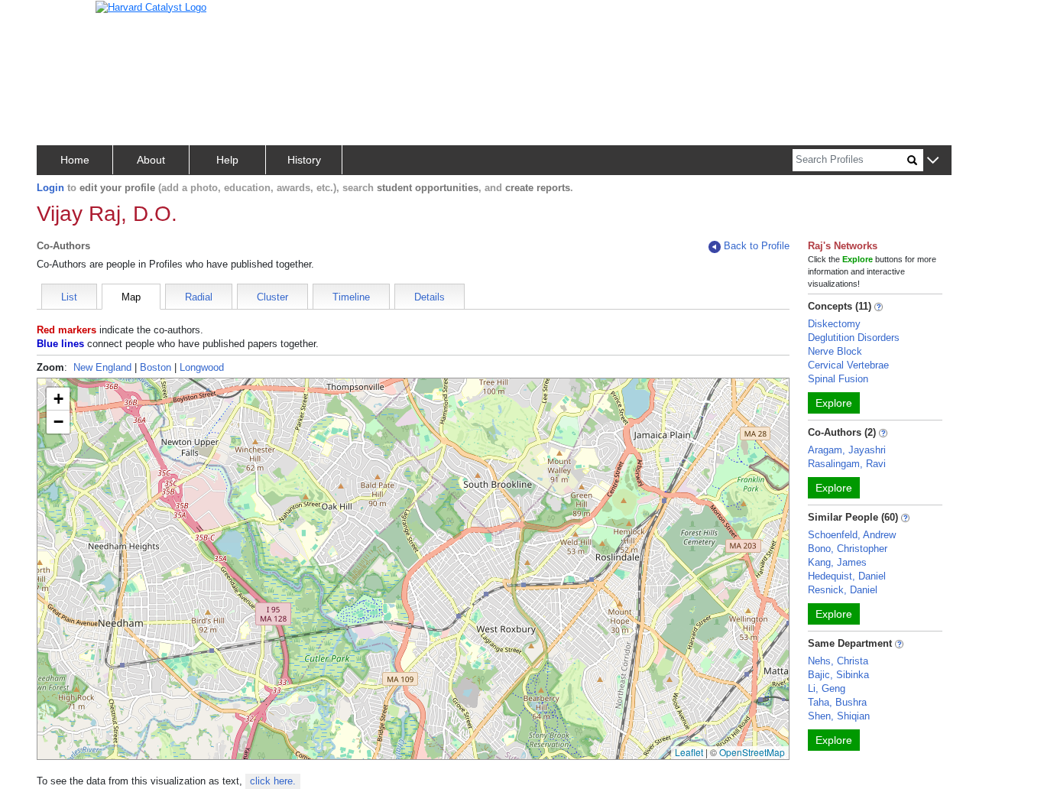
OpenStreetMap (752, 751)
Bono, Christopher (847, 548)
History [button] (304, 160)
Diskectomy (834, 324)
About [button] (151, 160)
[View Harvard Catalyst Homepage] (151, 6)
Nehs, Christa (838, 661)
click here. (273, 781)
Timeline (351, 297)
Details (429, 297)
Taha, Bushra (837, 702)
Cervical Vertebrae (848, 365)
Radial (198, 297)
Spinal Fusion (838, 379)
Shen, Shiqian (839, 716)
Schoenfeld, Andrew (852, 535)
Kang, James (837, 562)
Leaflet (689, 751)
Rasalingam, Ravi (847, 463)
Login (50, 187)
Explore (833, 403)
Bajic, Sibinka (838, 674)
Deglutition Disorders (854, 337)
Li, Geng (826, 688)
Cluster (272, 297)
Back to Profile (756, 246)
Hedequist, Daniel (847, 576)
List (69, 297)
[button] (932, 161)
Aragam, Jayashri (847, 450)
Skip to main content (60, 18)
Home (74, 160)
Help (227, 160)
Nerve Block (835, 351)
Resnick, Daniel (842, 590)
